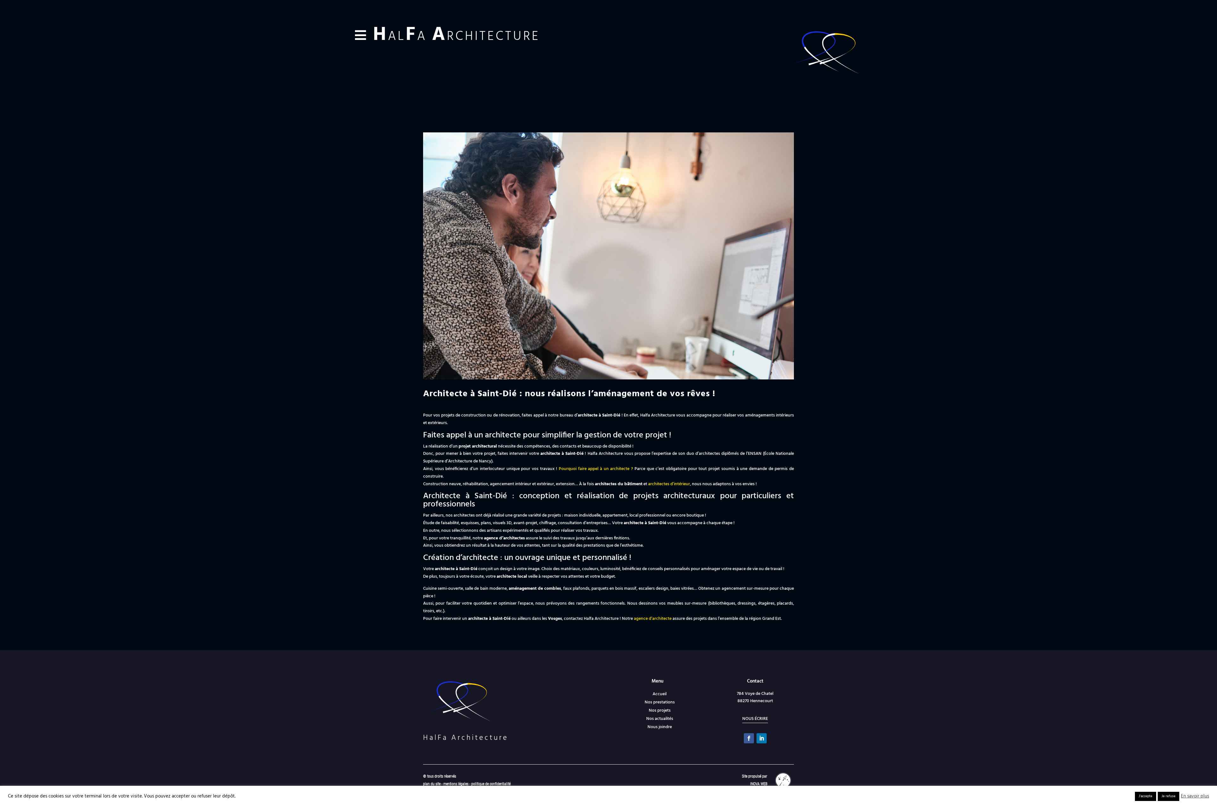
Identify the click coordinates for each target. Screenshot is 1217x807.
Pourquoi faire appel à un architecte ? (596, 469)
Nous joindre (659, 727)
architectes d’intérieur (669, 484)
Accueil (659, 694)
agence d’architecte (653, 618)
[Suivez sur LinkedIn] (762, 738)
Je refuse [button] (1168, 796)
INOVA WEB (758, 784)
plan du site (432, 784)
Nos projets (660, 710)
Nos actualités (659, 718)
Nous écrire (755, 718)
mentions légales (456, 784)
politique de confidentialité (491, 784)
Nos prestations (660, 702)
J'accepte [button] (1145, 796)
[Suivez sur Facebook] (749, 738)
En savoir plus (1195, 796)
